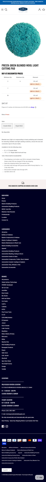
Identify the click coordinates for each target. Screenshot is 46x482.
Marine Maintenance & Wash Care (11, 243)
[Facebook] (3, 426)
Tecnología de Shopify (27, 474)
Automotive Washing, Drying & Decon (12, 254)
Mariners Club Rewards (8, 212)
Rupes (3, 350)
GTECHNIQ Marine (7, 317)
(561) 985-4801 (10, 410)
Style (3, 121)
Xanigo (4, 366)
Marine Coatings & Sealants (9, 240)
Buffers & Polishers (7, 235)
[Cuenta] (39, 9)
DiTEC (3, 309)
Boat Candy (5, 293)
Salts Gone (5, 353)
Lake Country (5, 328)
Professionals (6, 214)
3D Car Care (5, 287)
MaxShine (4, 331)
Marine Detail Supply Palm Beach (13, 474)
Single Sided (19, 126)
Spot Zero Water (6, 361)
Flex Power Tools (6, 312)
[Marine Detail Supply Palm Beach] (23, 9)
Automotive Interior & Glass (9, 256)
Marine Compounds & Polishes (10, 237)
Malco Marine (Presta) (8, 334)
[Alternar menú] (2, 9)
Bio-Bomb (5, 296)
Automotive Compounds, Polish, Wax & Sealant (15, 259)
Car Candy (5, 301)
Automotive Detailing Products (10, 206)
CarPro (4, 304)
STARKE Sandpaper (7, 285)
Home (3, 198)
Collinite (4, 306)
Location (4, 217)
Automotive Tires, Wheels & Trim (11, 264)
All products (5, 279)
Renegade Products (7, 347)
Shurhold (4, 358)
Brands (4, 201)
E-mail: (4, 414)
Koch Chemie (5, 325)
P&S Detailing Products (8, 344)
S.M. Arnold (5, 355)
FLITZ (3, 315)
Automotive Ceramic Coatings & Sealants (13, 262)
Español (5, 470)
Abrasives (4, 232)
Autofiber (4, 290)
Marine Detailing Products (9, 204)
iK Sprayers (5, 320)
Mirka (3, 339)
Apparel (4, 248)
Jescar (3, 323)
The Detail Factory (7, 364)
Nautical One (5, 342)
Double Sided (7, 126)
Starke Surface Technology (9, 282)
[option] (23, 39)
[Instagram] (7, 426)
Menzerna (4, 336)
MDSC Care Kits (6, 209)
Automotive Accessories (9, 267)
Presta (7, 114)
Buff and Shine (6, 298)
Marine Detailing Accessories (10, 246)
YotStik (4, 369)
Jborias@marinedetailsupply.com (15, 414)
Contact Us (5, 220)
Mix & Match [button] (36, 84)
